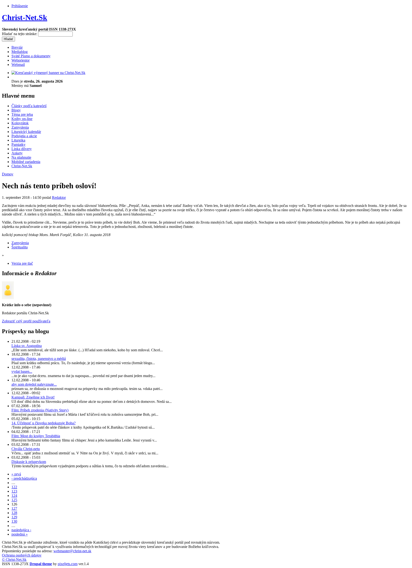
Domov (7, 174)
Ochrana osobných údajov (21, 555)
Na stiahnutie (21, 157)
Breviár (17, 47)
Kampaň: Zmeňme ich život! (33, 397)
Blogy (16, 110)
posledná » (19, 534)
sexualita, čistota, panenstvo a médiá (38, 359)
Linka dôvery (21, 149)
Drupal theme (41, 564)
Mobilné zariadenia (25, 162)
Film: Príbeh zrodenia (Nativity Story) (39, 410)
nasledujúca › (21, 530)
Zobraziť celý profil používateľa (26, 321)
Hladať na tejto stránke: (20, 34)
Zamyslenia (20, 127)
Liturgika (18, 140)
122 (14, 487)
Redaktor (59, 197)
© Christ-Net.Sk (14, 559)
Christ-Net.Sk (24, 17)
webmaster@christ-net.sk (72, 551)
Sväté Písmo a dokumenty (31, 56)
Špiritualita (19, 247)
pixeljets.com (67, 564)
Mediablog (19, 52)
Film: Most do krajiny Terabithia (35, 436)
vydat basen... (21, 371)
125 (14, 500)
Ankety (17, 153)
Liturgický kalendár (26, 132)
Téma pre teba (22, 114)
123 (14, 491)
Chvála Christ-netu (25, 449)
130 (14, 521)
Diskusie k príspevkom (28, 462)
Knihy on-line (21, 119)
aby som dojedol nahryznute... (34, 384)
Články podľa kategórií (28, 106)
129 (14, 517)
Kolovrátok (20, 123)
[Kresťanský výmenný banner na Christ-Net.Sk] (48, 73)
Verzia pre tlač (22, 263)
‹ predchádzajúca (24, 478)
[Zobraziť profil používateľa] (8, 298)
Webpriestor (20, 60)
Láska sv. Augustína (26, 346)
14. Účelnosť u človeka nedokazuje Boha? (43, 423)
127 (14, 508)
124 (14, 496)
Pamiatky (18, 144)
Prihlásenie (19, 6)
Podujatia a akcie (24, 136)
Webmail (18, 65)
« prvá (16, 474)
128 (14, 513)
